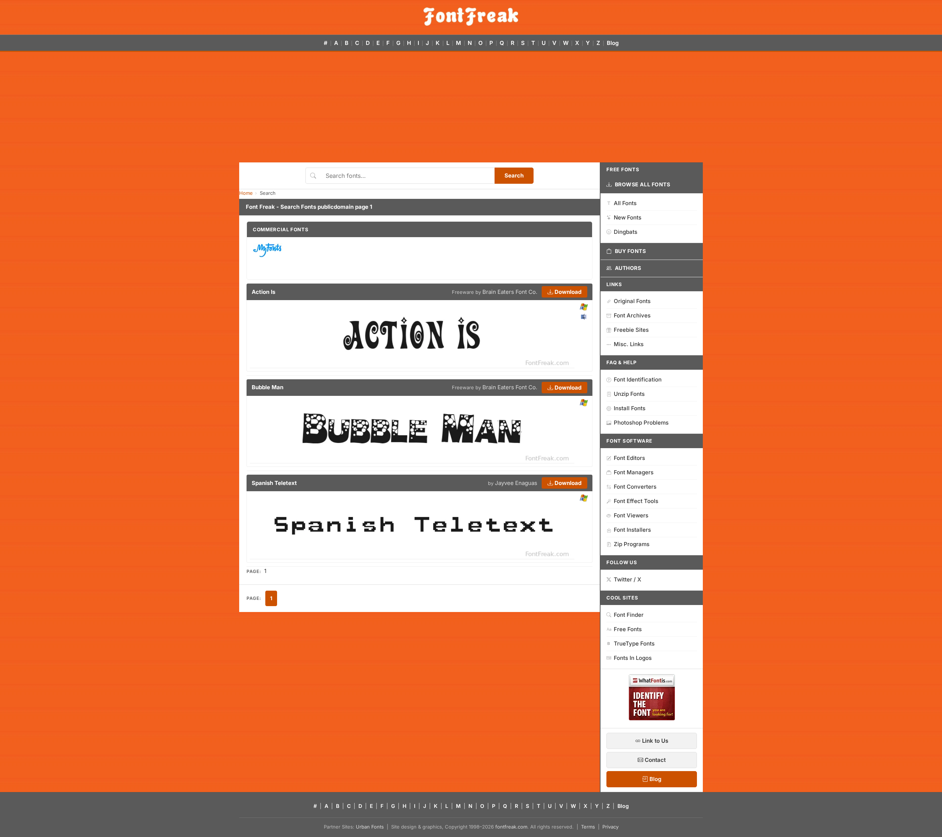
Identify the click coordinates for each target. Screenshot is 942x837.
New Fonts (627, 217)
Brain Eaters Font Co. (509, 291)
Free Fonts (628, 629)
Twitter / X (627, 579)
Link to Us (654, 740)
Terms (588, 827)
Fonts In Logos (633, 657)
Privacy (610, 827)
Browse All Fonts (642, 184)
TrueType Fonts (634, 643)
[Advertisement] (471, 107)
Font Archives (632, 315)
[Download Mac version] (584, 317)
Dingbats (625, 231)
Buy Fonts (630, 251)
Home (246, 193)
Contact (654, 759)
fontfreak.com (511, 827)
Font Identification (638, 379)
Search (514, 175)
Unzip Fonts (629, 393)
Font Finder (629, 614)
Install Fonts (629, 408)
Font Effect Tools (636, 500)
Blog (613, 42)
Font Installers (632, 529)
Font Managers (634, 472)
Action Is (263, 291)
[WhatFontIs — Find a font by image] (652, 718)
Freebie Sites (631, 329)
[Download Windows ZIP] (584, 307)
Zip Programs (631, 544)
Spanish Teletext (274, 482)
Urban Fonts (370, 827)
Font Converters (635, 486)
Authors (628, 268)
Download (567, 291)
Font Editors (629, 457)
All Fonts (625, 203)
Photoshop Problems (641, 422)
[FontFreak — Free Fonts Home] (471, 16)
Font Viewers (631, 515)
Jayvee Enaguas (516, 482)
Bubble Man (267, 387)
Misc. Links (629, 344)
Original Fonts (632, 301)
